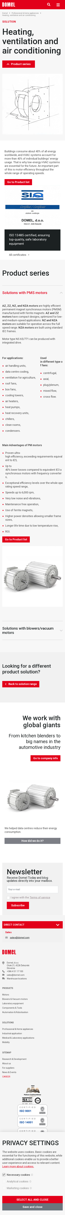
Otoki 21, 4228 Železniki (18, 965)
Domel (5, 13)
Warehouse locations (17, 978)
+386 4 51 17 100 (15, 971)
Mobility (6, 1042)
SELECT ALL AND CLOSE (32, 1199)
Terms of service (40, 897)
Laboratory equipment (13, 1003)
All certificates (17, 254)
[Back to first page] (8, 4)
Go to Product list (18, 182)
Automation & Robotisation (15, 1012)
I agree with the (30, 897)
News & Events (9, 1072)
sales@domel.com (19, 937)
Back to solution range (22, 684)
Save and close (32, 1207)
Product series (21, 64)
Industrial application (12, 1033)
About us (6, 1063)
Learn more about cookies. (18, 1166)
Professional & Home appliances (25, 13)
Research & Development (14, 1059)
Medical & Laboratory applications (18, 1038)
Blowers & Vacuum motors (15, 999)
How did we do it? (32, 840)
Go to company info (45, 758)
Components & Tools (12, 1008)
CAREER (6, 1076)
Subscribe (18, 905)
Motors (5, 994)
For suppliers (8, 1068)
